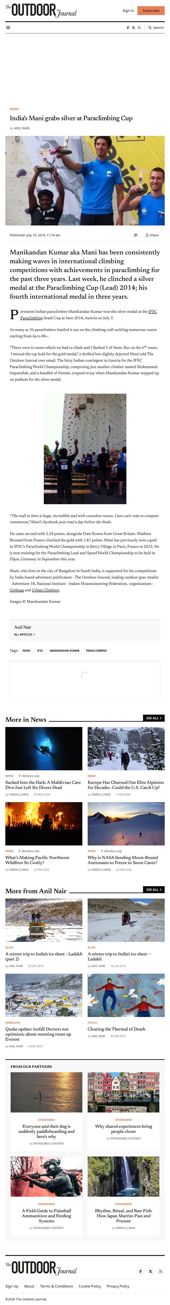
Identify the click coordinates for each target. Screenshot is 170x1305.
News (14, 109)
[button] (11, 1286)
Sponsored (46, 1120)
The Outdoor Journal (31, 1299)
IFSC (40, 650)
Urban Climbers (45, 590)
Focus (92, 1023)
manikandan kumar (64, 650)
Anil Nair (22, 128)
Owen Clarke (19, 794)
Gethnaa (17, 590)
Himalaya (12, 1023)
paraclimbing (96, 650)
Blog (9, 947)
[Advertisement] (85, 66)
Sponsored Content (48, 1143)
